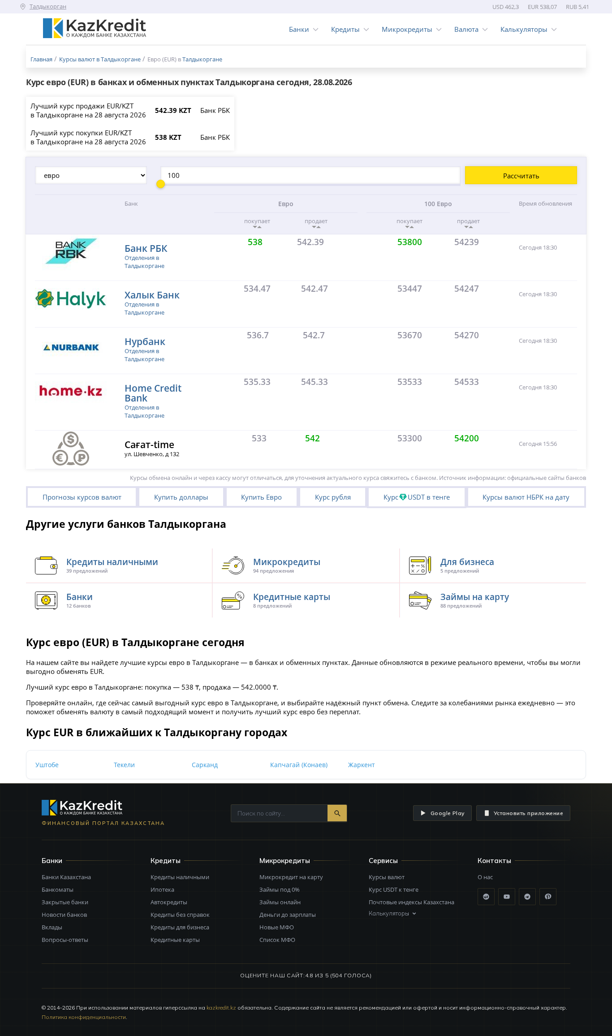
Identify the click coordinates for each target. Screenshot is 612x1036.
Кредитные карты (175, 940)
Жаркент (361, 764)
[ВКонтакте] (486, 896)
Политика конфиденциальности (84, 1017)
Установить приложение (528, 813)
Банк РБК (146, 248)
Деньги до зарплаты (287, 915)
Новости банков (64, 915)
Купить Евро (261, 496)
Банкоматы (57, 889)
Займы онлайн (280, 902)
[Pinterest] (547, 896)
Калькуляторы (523, 29)
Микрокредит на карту (291, 877)
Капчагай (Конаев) (299, 764)
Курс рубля (333, 496)
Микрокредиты (407, 29)
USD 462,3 (505, 7)
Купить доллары (181, 496)
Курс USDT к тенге (393, 889)
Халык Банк (152, 294)
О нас (485, 877)
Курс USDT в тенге (417, 496)
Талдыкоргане (202, 59)
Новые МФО (276, 927)
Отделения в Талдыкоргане (144, 262)
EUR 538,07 (542, 7)
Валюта (466, 29)
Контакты (494, 860)
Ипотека (162, 889)
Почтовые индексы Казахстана (411, 902)
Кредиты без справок (180, 915)
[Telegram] (527, 896)
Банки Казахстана (66, 877)
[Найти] (337, 813)
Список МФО (277, 940)
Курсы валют (387, 877)
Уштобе (47, 764)
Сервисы (383, 860)
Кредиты (345, 29)
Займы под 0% (279, 889)
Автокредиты (169, 902)
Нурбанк (145, 341)
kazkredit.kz (221, 1007)
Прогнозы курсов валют (82, 496)
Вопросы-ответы (65, 940)
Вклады (52, 927)
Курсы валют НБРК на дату (526, 496)
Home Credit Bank (153, 392)
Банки (299, 29)
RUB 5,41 (577, 7)
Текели (124, 764)
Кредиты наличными (180, 877)
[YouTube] (506, 896)
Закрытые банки (65, 902)
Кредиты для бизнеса (180, 927)
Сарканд (205, 764)
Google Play (448, 813)
